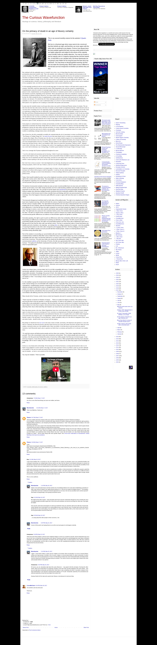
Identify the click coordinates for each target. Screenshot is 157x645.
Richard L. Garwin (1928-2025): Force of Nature (87, 7)
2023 (117, 277)
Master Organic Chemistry (122, 137)
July (118, 300)
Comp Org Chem (120, 163)
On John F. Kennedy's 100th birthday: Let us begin (124, 314)
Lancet (117, 253)
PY (55, 4)
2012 (117, 345)
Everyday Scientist (120, 167)
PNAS (117, 262)
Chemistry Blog (119, 183)
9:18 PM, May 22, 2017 (39, 534)
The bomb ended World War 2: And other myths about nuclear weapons (106, 122)
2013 (117, 343)
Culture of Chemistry (121, 139)
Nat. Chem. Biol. (120, 240)
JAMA (117, 251)
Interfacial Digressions (121, 165)
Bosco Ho (118, 141)
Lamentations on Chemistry (122, 169)
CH (31, 4)
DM (40, 4)
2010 (117, 349)
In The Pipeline (119, 126)
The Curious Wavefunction (43, 17)
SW (60, 4)
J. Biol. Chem (119, 236)
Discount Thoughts (120, 170)
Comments (98, 105)
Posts (96, 102)
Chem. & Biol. (119, 220)
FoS (50, 625)
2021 (117, 281)
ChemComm (119, 216)
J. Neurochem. (119, 259)
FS (23, 4)
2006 (117, 357)
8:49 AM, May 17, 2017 (37, 442)
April (118, 327)
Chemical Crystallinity (121, 154)
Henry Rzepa (119, 143)
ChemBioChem (119, 218)
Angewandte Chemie (121, 209)
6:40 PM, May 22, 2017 (46, 523)
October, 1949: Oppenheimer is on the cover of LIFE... (124, 310)
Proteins (118, 244)
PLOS (117, 264)
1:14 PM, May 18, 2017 (46, 485)
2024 (117, 275)
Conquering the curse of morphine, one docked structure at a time (106, 164)
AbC (26, 4)
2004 (117, 362)
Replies (30, 482)
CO (33, 4)
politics (45, 386)
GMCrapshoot (119, 185)
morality (29, 386)
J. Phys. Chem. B (120, 231)
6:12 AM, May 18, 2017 (35, 459)
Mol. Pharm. (119, 249)
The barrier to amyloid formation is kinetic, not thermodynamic (106, 188)
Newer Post (26, 627)
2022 (117, 279)
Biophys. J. (118, 233)
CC (28, 4)
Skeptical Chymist (120, 191)
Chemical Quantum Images (122, 195)
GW (45, 4)
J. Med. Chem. (119, 211)
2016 (117, 336)
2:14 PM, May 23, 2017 (46, 551)
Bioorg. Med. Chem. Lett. (122, 260)
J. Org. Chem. (119, 214)
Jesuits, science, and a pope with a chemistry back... (124, 324)
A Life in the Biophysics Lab (122, 159)
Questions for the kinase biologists (102, 176)
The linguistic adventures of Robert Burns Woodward (105, 203)
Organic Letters (119, 212)
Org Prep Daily (119, 189)
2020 (117, 283)
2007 (117, 355)
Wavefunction (30, 408)
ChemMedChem (120, 224)
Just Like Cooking (120, 132)
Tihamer (29, 417)
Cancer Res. (119, 257)
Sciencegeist (119, 135)
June (118, 302)
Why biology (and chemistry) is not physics (106, 135)
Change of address (43, 6)
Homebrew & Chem (121, 176)
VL (35, 4)
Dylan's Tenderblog (120, 122)
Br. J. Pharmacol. (120, 248)
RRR (58, 4)
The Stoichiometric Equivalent (123, 145)
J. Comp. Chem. (120, 227)
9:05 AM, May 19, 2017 (39, 515)
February (119, 332)
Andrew (118, 174)
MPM (50, 4)
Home (56, 627)
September (120, 296)
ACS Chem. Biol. (120, 242)
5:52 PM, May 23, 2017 (43, 564)
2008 (117, 353)
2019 (117, 286)
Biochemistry (119, 235)
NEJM (117, 255)
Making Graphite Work (121, 187)
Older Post (86, 627)
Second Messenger (120, 146)
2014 (117, 341)
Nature (117, 203)
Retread (118, 124)
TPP (63, 4)
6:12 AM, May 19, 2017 (39, 497)
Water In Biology (120, 178)
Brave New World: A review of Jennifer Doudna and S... (124, 321)
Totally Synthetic (120, 172)
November (120, 292)
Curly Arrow (119, 180)
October (119, 294)
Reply (28, 402)
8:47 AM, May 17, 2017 (37, 417)
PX (53, 4)
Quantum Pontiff (120, 193)
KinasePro (118, 161)
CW (37, 4)
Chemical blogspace (121, 182)
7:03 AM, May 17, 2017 (39, 398)
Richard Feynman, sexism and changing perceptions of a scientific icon (106, 150)
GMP (43, 4)
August (119, 298)
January (119, 334)
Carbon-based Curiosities (122, 128)
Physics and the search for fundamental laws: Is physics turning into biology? (106, 218)
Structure (118, 225)
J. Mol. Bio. (118, 238)
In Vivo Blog (119, 156)
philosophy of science (37, 386)
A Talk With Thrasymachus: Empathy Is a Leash (33, 7)
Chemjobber (119, 152)
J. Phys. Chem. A (120, 229)
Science (118, 205)
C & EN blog (119, 148)
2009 (117, 351)
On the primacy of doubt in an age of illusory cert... (124, 317)
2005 (117, 360)
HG (48, 4)
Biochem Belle (119, 134)
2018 (117, 288)
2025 (117, 273)
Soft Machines (119, 158)
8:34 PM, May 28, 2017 (41, 585)
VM (65, 4)
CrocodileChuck (31, 585)
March (119, 329)
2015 (117, 338)
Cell (117, 246)
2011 (117, 347)
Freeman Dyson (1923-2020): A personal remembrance (106, 244)
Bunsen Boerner (120, 150)
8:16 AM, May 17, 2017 (42, 408)
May (118, 304)
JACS (117, 207)
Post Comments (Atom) (34, 630)
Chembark (118, 130)
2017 (117, 290)
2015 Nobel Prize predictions (106, 231)
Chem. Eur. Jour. (120, 222)
